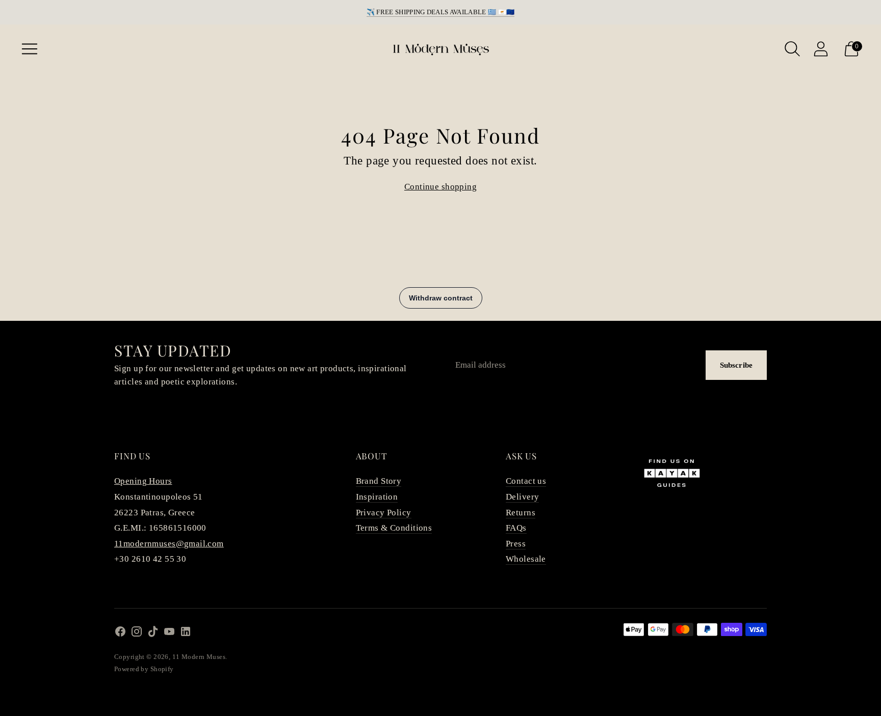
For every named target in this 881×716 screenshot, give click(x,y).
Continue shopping (440, 186)
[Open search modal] (792, 49)
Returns (520, 512)
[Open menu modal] (29, 49)
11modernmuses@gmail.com (169, 543)
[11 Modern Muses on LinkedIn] (185, 633)
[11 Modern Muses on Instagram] (137, 633)
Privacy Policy (383, 512)
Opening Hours (143, 481)
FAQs (516, 528)
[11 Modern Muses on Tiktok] (153, 633)
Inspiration (377, 497)
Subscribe (736, 365)
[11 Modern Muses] (440, 49)
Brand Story (379, 481)
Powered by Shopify (144, 669)
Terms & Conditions (394, 528)
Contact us (526, 481)
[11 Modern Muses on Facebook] (120, 633)
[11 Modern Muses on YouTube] (169, 633)
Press (516, 543)
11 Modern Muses (198, 656)
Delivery (522, 497)
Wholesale (526, 559)
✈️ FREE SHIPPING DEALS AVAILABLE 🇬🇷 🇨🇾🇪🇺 (441, 12)
